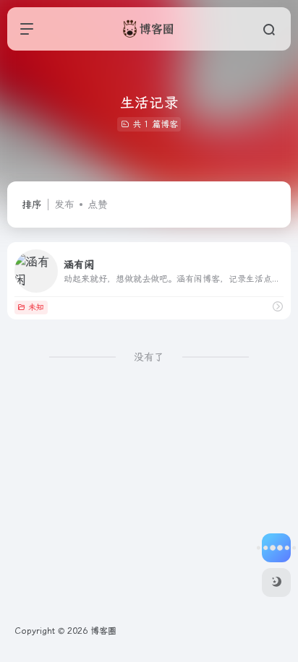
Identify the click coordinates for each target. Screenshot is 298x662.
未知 (36, 307)
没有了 (149, 357)
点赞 (98, 204)
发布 (64, 204)
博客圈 (103, 631)
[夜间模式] (276, 582)
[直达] (278, 307)
